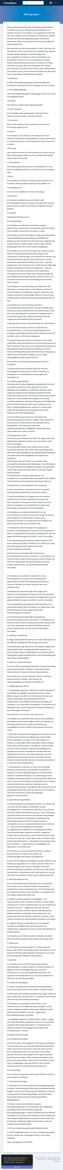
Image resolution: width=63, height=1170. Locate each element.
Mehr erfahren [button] (19, 1162)
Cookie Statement (41, 1158)
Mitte (58, 1159)
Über (49, 1158)
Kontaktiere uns (51, 1159)
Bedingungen (56, 1158)
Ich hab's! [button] (17, 1167)
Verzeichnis (56, 1161)
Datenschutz (41, 1159)
